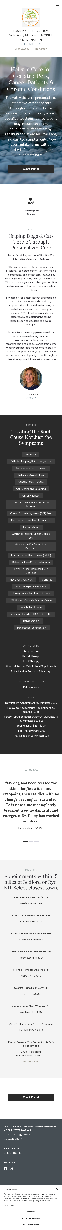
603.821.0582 (22, 48)
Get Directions (31, 1061)
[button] (25, 841)
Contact (43, 48)
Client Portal (31, 169)
